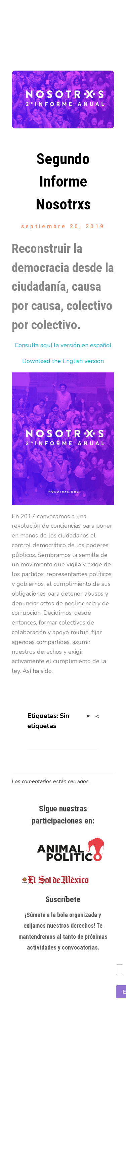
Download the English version (63, 361)
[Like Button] (88, 716)
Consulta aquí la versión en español (63, 345)
